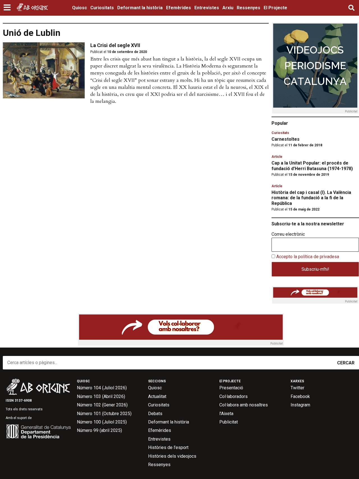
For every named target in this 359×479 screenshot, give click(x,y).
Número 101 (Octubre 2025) (104, 413)
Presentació (231, 387)
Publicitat (228, 422)
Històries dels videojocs (172, 456)
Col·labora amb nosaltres (243, 405)
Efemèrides (178, 7)
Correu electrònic (288, 234)
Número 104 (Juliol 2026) (102, 387)
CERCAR (346, 362)
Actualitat (157, 396)
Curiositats (102, 7)
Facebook (300, 396)
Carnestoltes (285, 139)
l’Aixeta (226, 413)
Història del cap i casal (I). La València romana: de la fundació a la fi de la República (311, 198)
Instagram (300, 405)
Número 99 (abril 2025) (99, 430)
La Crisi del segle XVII (115, 45)
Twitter (297, 387)
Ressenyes (248, 7)
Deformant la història (140, 7)
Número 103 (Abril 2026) (101, 396)
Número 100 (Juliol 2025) (102, 422)
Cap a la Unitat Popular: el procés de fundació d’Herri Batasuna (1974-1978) (312, 165)
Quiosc (79, 7)
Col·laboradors (233, 396)
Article (276, 157)
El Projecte (275, 7)
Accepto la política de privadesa (307, 256)
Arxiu (227, 7)
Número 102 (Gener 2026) (102, 405)
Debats (155, 413)
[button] (7, 8)
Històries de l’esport (168, 447)
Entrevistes (206, 7)
